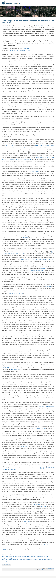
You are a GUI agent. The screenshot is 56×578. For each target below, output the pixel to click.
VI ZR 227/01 (42, 406)
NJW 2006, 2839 (20, 253)
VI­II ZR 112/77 (11, 293)
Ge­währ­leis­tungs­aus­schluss (44, 569)
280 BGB (7, 367)
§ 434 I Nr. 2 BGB (9, 145)
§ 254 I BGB (48, 286)
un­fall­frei (52, 569)
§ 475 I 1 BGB (23, 446)
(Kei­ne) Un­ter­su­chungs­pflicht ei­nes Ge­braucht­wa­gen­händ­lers (15, 558)
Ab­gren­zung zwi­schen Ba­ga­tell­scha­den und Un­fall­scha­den (14, 561)
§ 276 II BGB (43, 268)
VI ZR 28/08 (32, 270)
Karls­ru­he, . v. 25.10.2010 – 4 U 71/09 (32, 259)
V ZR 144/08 (35, 428)
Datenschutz (50, 576)
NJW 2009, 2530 (42, 428)
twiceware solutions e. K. (42, 576)
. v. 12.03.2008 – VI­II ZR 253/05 (14, 147)
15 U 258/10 (26, 48)
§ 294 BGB (45, 544)
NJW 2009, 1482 (39, 270)
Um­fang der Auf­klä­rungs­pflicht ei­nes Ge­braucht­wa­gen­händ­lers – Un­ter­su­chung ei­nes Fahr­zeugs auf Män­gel (25, 556)
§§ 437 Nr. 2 (14, 369)
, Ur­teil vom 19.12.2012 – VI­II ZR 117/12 (19, 50)
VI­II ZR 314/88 (39, 292)
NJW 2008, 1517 (27, 147)
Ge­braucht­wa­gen (51, 568)
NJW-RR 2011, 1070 (49, 259)
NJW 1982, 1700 (25, 346)
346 (18, 369)
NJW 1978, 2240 (19, 293)
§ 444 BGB (22, 349)
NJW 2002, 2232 (50, 406)
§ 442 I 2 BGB (39, 26)
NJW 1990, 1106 (47, 292)
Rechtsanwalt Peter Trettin (17, 576)
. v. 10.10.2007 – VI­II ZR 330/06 (43, 145)
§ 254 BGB (27, 521)
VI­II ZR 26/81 (17, 346)
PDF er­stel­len (7, 564)
